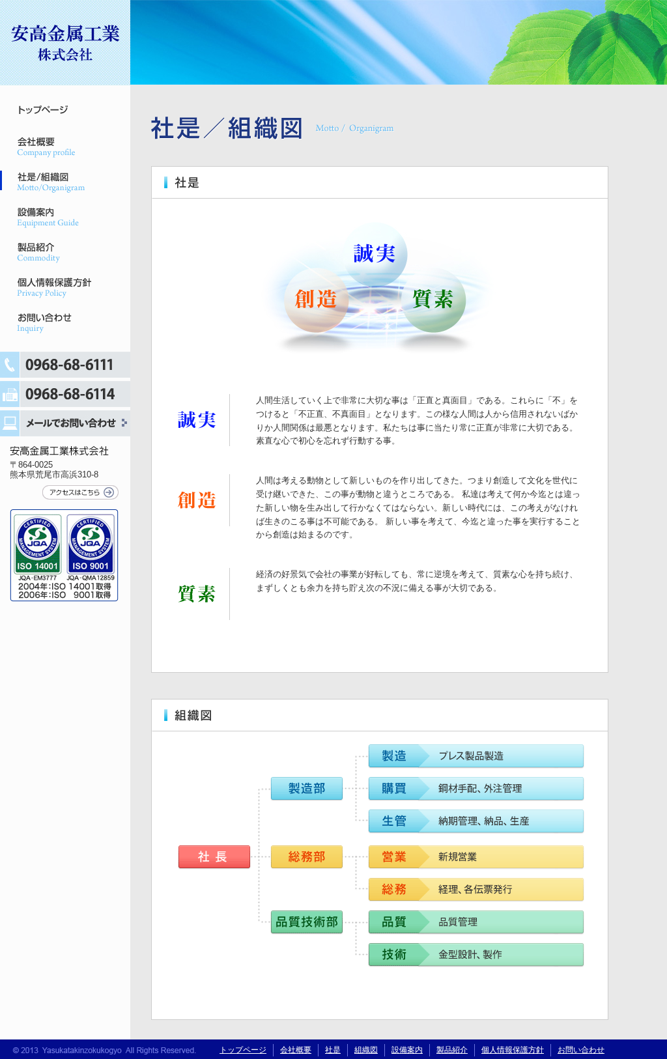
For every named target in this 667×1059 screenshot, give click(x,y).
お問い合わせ (45, 322)
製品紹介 (45, 252)
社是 (333, 1049)
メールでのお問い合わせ (65, 423)
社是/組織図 (45, 182)
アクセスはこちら (80, 492)
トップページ (45, 111)
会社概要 (45, 146)
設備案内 (45, 217)
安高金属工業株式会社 (65, 45)
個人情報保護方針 (45, 287)
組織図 (366, 1049)
